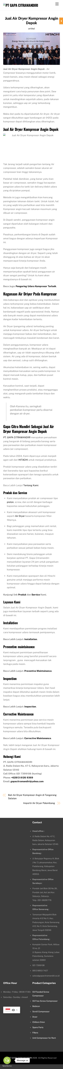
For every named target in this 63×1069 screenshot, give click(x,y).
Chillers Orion (38, 1022)
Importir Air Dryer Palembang (39, 803)
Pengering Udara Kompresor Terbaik (36, 286)
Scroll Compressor (41, 1011)
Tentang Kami (30, 485)
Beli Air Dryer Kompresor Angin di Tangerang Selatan (32, 797)
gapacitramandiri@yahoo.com (27, 781)
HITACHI (23, 459)
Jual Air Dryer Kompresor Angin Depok (31, 20)
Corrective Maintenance (37, 738)
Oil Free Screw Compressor (45, 1001)
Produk (22, 594)
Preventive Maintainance (38, 671)
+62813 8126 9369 (22, 777)
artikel (31, 28)
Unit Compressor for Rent (44, 1038)
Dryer (34, 1017)
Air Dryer (20, 516)
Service (36, 594)
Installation (30, 639)
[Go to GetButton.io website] (7, 1066)
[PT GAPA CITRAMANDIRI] (20, 5)
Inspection (30, 706)
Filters (35, 1032)
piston (10, 502)
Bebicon (36, 1006)
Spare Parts (37, 1027)
